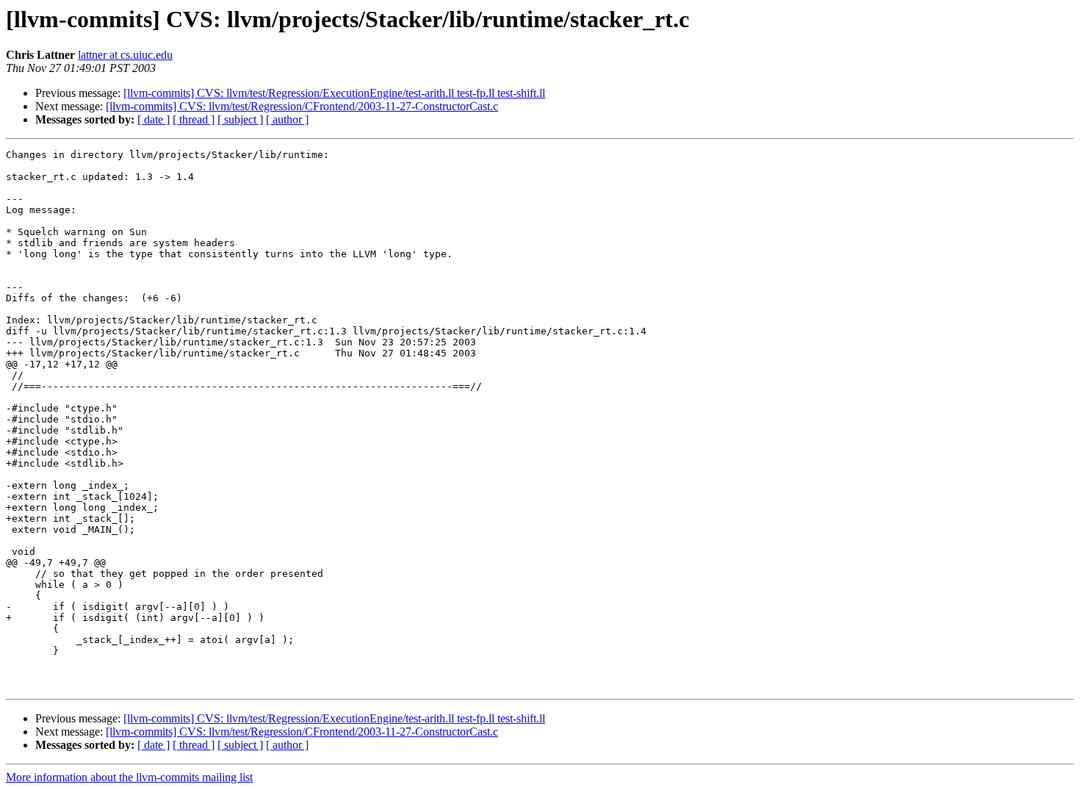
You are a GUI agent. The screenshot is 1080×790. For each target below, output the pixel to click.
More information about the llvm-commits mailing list (129, 777)
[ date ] (153, 119)
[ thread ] (194, 119)
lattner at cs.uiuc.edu (125, 55)
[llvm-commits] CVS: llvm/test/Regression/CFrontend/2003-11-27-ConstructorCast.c (302, 106)
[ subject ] (240, 119)
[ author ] (287, 119)
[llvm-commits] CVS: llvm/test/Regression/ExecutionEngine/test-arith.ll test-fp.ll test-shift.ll (334, 93)
